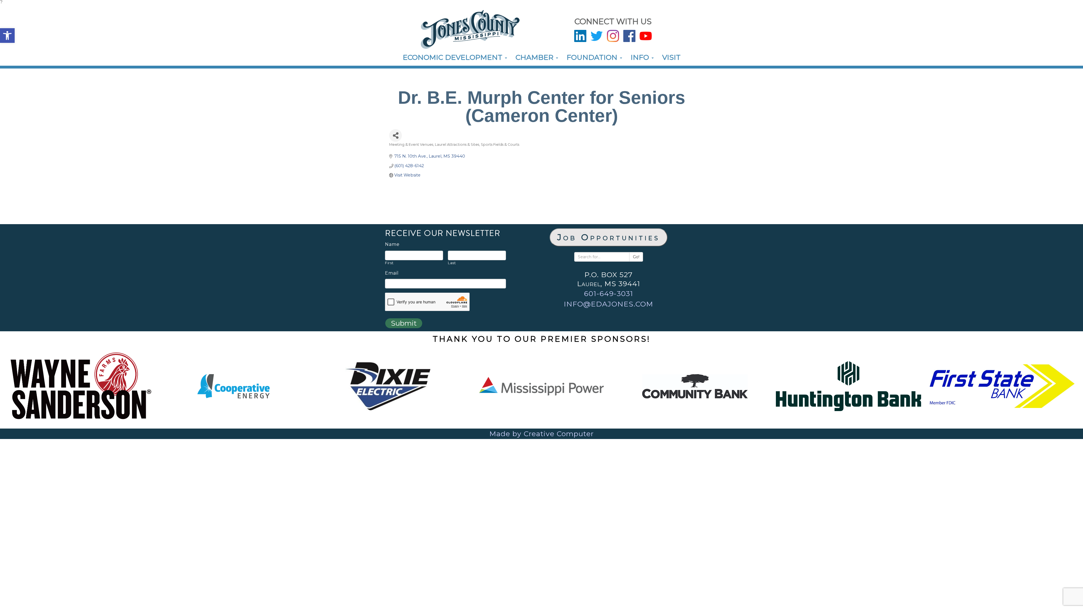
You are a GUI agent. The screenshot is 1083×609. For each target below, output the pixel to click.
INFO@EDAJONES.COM (608, 304)
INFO (641, 57)
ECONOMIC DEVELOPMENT (453, 57)
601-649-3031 (608, 293)
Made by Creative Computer (541, 433)
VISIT (671, 57)
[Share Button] (395, 135)
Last (452, 263)
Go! (636, 256)
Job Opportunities (608, 237)
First (389, 263)
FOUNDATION (593, 57)
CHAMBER (535, 57)
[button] (7, 35)
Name (392, 244)
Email (392, 273)
